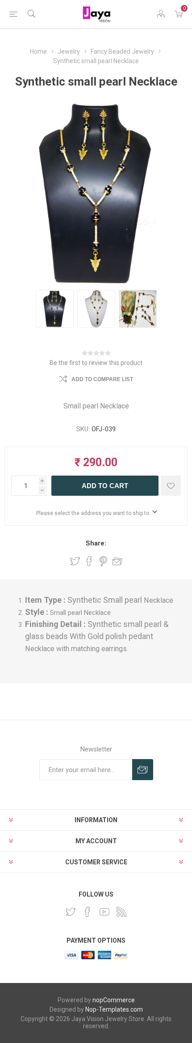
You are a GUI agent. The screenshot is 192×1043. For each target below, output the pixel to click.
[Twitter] (70, 912)
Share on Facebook (89, 561)
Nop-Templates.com (114, 1009)
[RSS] (121, 912)
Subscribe (142, 769)
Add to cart (105, 485)
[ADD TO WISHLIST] (171, 486)
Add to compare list (102, 379)
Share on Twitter (75, 561)
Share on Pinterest (103, 561)
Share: (96, 543)
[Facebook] (87, 912)
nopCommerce (113, 1000)
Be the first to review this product (96, 362)
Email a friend (117, 561)
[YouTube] (104, 912)
